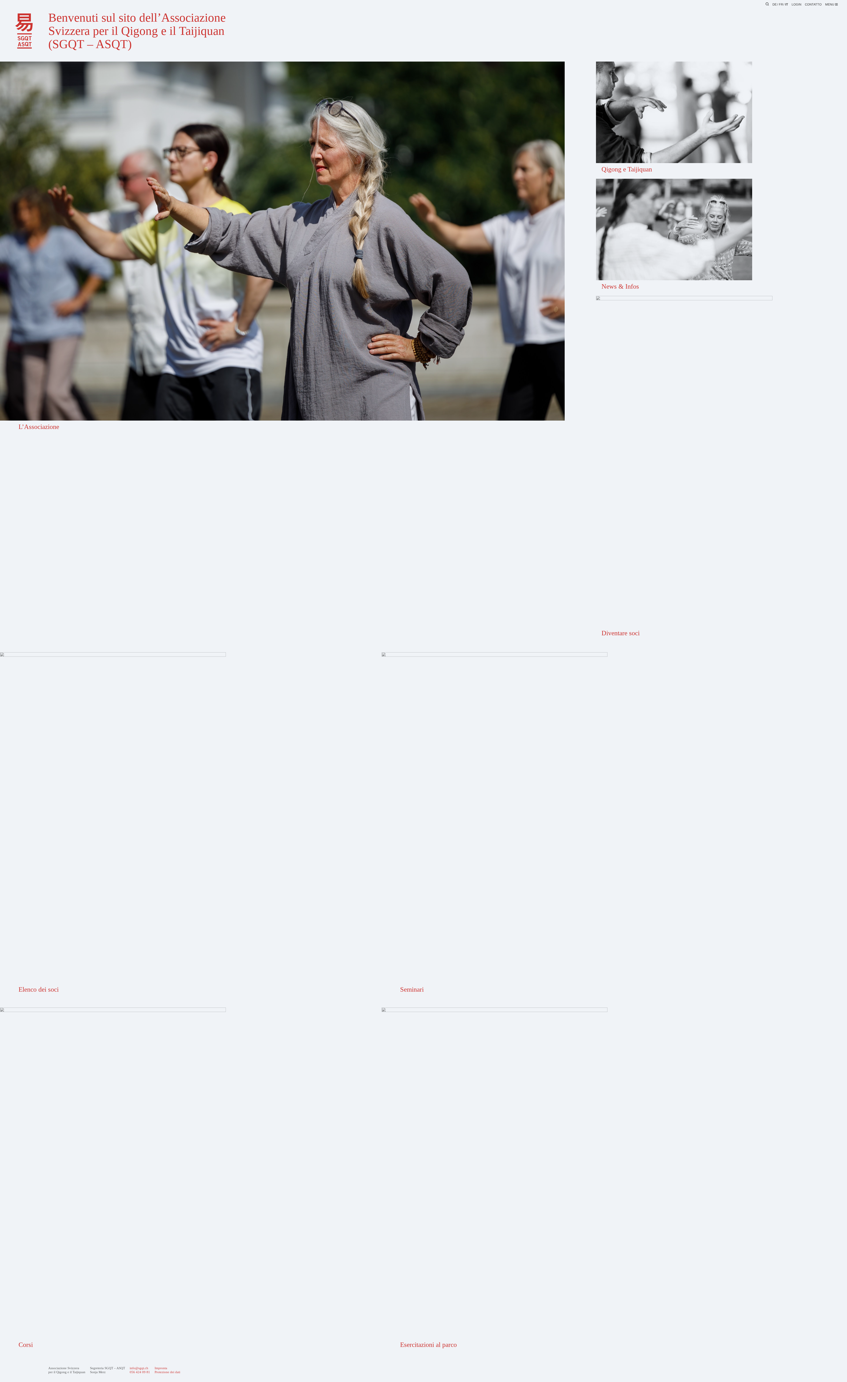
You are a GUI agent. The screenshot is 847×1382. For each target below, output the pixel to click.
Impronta (161, 1368)
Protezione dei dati (167, 1372)
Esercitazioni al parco (428, 1344)
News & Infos (620, 286)
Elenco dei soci (39, 989)
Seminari (412, 989)
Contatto (813, 4)
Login (796, 4)
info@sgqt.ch (139, 1368)
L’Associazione (39, 426)
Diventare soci (621, 633)
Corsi (26, 1344)
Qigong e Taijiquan (627, 169)
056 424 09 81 (140, 1372)
